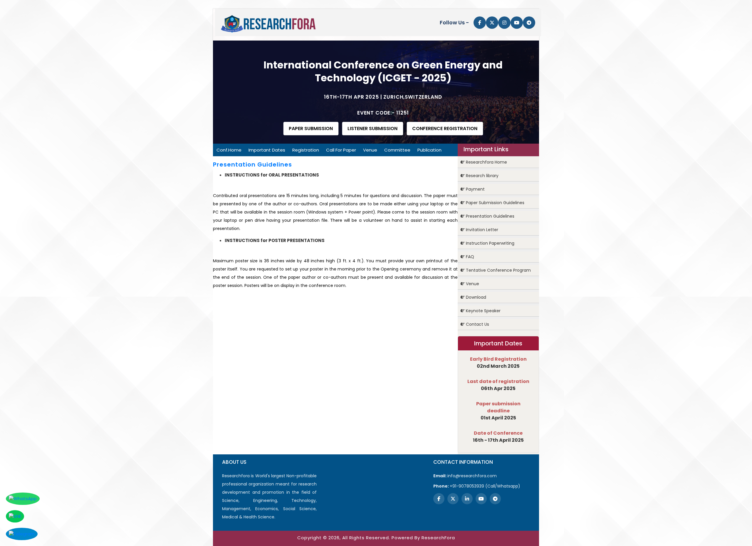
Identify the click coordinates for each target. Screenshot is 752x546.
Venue (370, 150)
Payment (475, 189)
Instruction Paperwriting (489, 243)
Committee (397, 150)
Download (475, 297)
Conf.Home (228, 150)
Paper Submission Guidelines (494, 203)
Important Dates (267, 150)
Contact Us (477, 324)
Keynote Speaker (483, 311)
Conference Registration (444, 128)
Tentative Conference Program (498, 270)
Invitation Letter (481, 230)
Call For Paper (341, 150)
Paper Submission (311, 128)
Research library (481, 176)
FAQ (469, 257)
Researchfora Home (486, 162)
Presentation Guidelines (489, 216)
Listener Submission (372, 128)
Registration (305, 150)
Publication (429, 150)
